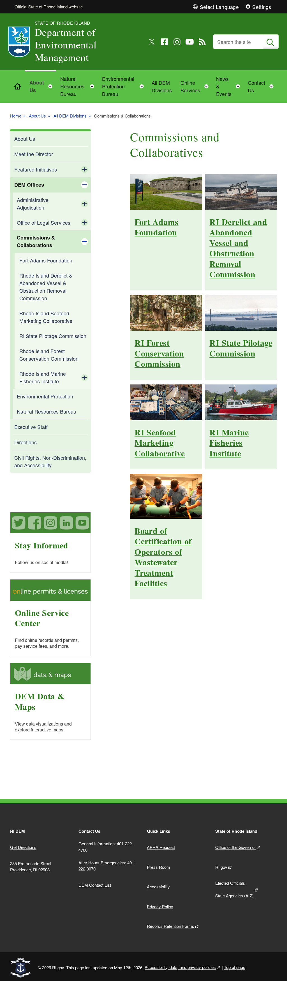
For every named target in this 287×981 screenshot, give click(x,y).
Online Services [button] (196, 86)
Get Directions (23, 847)
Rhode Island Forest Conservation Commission (48, 354)
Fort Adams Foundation (45, 260)
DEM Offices (29, 184)
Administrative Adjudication (32, 203)
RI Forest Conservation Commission (159, 353)
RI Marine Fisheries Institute (229, 442)
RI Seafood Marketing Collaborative (160, 442)
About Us (37, 116)
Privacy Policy (160, 906)
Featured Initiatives (35, 169)
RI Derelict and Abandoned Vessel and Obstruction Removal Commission (238, 247)
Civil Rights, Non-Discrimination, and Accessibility (50, 461)
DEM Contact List (94, 885)
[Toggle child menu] (84, 169)
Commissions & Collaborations (36, 241)
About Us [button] (42, 86)
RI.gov (221, 867)
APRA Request (161, 847)
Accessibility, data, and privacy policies (180, 967)
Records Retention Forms (170, 926)
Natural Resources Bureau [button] (79, 86)
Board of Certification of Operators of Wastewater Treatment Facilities (163, 556)
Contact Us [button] (262, 86)
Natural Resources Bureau (46, 411)
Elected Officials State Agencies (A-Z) (234, 889)
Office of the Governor (235, 847)
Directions (25, 442)
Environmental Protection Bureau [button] (124, 86)
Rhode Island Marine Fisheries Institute (42, 377)
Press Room (158, 867)
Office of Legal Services (43, 222)
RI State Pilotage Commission (52, 335)
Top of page (234, 967)
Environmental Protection (45, 396)
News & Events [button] (229, 86)
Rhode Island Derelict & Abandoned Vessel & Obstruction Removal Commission (45, 287)
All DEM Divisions (162, 86)
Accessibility (158, 887)
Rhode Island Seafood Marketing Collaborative (45, 316)
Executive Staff (31, 426)
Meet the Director (33, 154)
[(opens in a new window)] (151, 42)
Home (15, 116)
